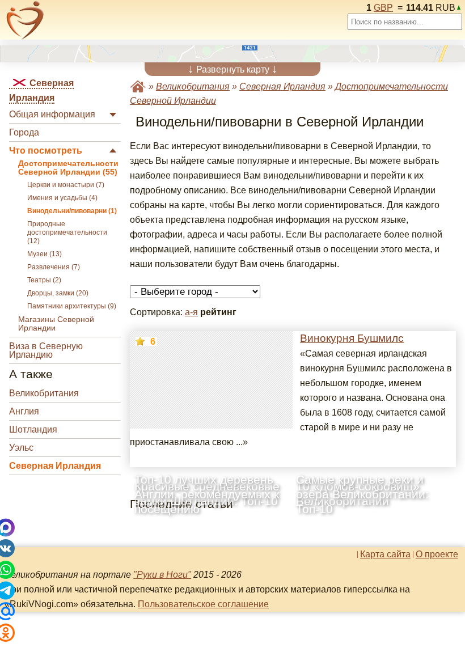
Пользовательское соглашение (203, 604)
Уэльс (21, 447)
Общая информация (52, 114)
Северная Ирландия (55, 465)
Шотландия (33, 429)
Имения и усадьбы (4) (62, 197)
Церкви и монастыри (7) (65, 184)
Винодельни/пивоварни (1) (72, 211)
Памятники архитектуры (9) (71, 306)
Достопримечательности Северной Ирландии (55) (68, 167)
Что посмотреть (45, 150)
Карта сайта (385, 554)
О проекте (437, 554)
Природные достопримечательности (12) (67, 232)
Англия (24, 411)
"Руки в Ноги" (162, 574)
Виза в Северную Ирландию (46, 350)
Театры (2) (44, 280)
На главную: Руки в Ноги (138, 86)
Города (24, 132)
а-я (191, 312)
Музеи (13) (44, 254)
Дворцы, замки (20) (57, 293)
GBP (383, 7)
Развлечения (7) (53, 267)
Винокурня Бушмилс (352, 338)
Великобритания (44, 393)
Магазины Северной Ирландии (56, 323)
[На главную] (25, 20)
